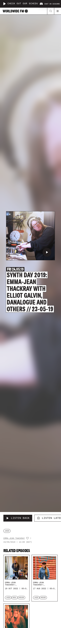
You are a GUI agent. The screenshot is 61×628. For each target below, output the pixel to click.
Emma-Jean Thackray (14, 538)
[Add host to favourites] (27, 538)
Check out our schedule (24, 3)
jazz (7, 531)
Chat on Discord (52, 4)
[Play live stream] (4, 3)
